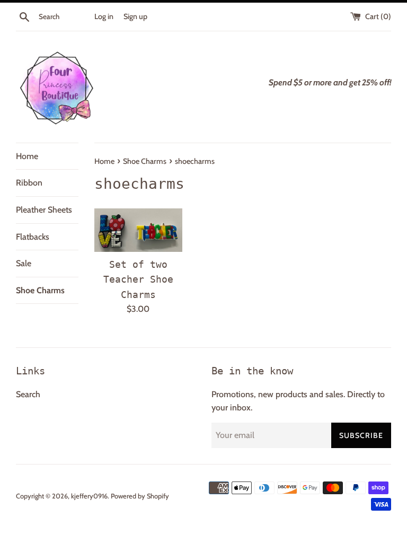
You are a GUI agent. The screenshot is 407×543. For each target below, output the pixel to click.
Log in (103, 16)
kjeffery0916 (89, 496)
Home (27, 156)
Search (28, 394)
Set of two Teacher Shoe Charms (138, 279)
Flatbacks (32, 237)
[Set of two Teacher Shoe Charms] (138, 230)
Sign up (135, 16)
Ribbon (29, 183)
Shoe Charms (40, 290)
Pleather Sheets (44, 210)
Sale (23, 263)
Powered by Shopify (140, 496)
